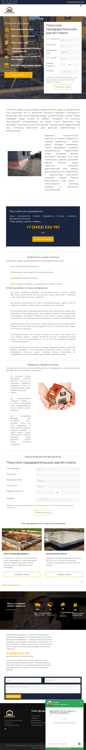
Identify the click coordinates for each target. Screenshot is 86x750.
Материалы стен (51, 51)
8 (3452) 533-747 (75, 2)
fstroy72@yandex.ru (10, 3)
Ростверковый (36, 725)
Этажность (51, 45)
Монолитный (36, 720)
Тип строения (52, 39)
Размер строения (50, 64)
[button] (82, 582)
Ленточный (35, 716)
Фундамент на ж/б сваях (40, 723)
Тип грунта (51, 58)
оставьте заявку (43, 239)
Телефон (50, 71)
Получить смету (62, 87)
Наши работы (18, 75)
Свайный (34, 718)
